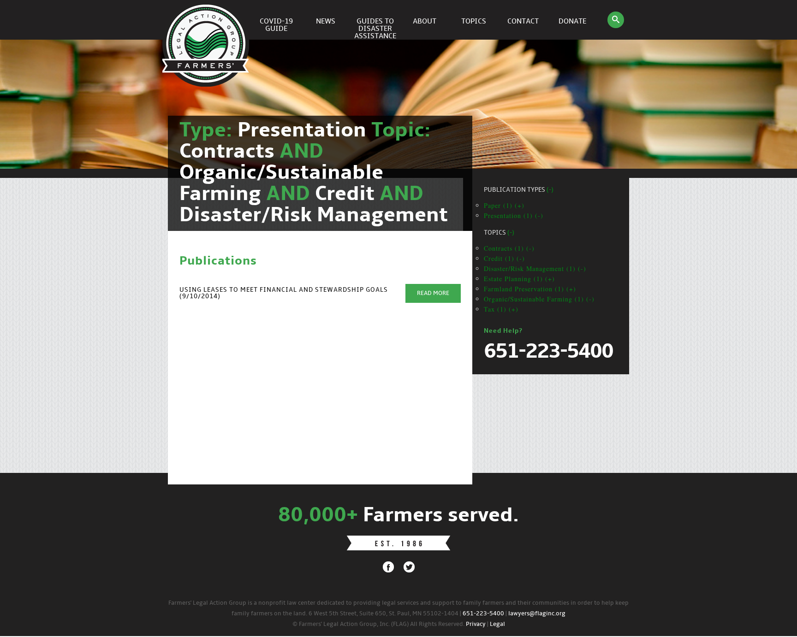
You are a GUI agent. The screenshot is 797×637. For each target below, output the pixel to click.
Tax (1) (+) (501, 309)
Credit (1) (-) (504, 258)
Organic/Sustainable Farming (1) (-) (539, 299)
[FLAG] (207, 20)
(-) (550, 190)
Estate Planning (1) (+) (519, 278)
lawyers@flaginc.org (536, 614)
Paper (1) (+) (504, 205)
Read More (433, 293)
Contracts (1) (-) (509, 248)
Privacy (476, 624)
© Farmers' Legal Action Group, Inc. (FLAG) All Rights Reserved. (378, 624)
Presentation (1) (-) (513, 215)
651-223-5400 (483, 614)
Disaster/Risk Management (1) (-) (535, 268)
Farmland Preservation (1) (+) (530, 288)
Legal (497, 624)
